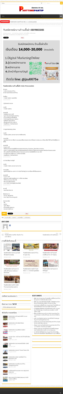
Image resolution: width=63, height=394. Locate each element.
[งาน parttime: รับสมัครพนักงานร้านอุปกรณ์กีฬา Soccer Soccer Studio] (5, 318)
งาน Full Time (15, 33)
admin (9, 33)
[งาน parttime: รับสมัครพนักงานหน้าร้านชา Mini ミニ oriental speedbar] (31, 263)
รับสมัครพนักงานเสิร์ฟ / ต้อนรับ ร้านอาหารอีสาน (14, 235)
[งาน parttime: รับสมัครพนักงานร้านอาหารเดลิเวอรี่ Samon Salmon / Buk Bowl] (12, 263)
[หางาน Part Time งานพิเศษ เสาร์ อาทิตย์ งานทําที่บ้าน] (31, 10)
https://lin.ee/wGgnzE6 (12, 197)
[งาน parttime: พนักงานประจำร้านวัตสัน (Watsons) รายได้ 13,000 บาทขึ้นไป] (5, 379)
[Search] (61, 3)
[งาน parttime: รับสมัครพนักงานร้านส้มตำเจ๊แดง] (5, 325)
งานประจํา (21, 33)
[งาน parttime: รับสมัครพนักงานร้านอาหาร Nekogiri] (51, 263)
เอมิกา (35, 318)
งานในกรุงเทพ (32, 33)
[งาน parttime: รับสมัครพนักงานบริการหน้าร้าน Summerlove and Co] (12, 279)
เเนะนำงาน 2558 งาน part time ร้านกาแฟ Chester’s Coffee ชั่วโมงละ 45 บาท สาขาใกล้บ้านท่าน (47, 315)
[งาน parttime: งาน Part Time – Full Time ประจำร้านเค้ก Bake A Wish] (5, 338)
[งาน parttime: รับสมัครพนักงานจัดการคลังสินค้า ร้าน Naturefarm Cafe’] (5, 359)
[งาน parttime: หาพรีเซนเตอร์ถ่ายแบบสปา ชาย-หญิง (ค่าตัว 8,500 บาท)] (5, 372)
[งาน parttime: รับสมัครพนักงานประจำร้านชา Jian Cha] (31, 247)
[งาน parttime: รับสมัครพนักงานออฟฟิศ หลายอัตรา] (5, 331)
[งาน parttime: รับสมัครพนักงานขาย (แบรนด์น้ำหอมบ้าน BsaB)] (12, 247)
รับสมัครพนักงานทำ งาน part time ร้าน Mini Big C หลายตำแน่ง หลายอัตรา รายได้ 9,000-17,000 (47, 310)
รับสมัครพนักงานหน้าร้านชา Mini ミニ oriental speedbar (23, 21)
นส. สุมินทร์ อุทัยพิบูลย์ (39, 332)
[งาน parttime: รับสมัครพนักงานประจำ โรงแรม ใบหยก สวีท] (5, 352)
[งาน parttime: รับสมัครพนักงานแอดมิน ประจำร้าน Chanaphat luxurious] (5, 365)
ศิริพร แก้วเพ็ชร (37, 313)
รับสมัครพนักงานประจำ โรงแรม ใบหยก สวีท (19, 350)
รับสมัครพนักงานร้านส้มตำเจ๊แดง (16, 323)
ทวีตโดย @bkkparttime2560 (9, 307)
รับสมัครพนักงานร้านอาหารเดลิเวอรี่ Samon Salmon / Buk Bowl (11, 270)
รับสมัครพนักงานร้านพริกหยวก (50, 234)
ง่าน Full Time (7, 217)
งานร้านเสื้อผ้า (26, 33)
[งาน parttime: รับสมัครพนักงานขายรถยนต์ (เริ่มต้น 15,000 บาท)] (5, 345)
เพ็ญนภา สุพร (37, 325)
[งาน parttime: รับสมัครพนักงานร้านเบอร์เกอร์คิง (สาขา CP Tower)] (51, 247)
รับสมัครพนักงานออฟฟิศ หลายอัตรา (17, 329)
